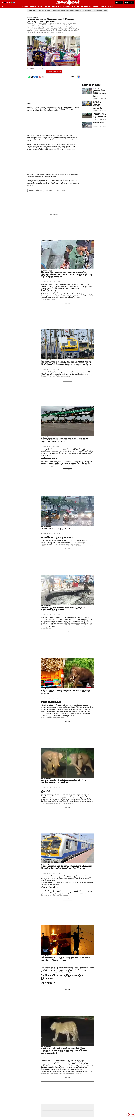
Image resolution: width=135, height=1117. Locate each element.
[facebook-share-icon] (34, 77)
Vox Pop (110, 6)
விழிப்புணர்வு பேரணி (35, 190)
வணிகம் (96, 6)
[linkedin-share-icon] (37, 77)
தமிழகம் (25, 6)
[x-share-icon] (32, 77)
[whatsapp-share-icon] (29, 77)
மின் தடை (55, 972)
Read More (67, 303)
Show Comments (53, 214)
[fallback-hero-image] (87, 91)
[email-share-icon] (40, 77)
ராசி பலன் (75, 6)
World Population (49, 190)
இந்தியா (33, 6)
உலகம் (40, 6)
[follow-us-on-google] (78, 77)
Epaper (132, 1114)
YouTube (103, 6)
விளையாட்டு (56, 6)
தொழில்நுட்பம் (86, 6)
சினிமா (47, 6)
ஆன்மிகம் (66, 6)
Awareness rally (61, 190)
